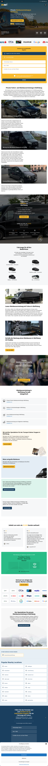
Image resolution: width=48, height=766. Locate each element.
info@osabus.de (44, 1)
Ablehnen (24, 758)
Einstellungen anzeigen (24, 761)
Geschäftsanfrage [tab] (9, 57)
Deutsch (2, 1)
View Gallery (37, 301)
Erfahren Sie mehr (24, 234)
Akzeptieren (24, 754)
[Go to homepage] (4, 4)
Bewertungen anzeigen (25, 571)
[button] (46, 743)
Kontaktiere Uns (35, 234)
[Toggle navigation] (45, 5)
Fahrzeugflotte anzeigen (13, 234)
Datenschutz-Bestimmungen (24, 764)
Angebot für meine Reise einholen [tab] (13, 53)
